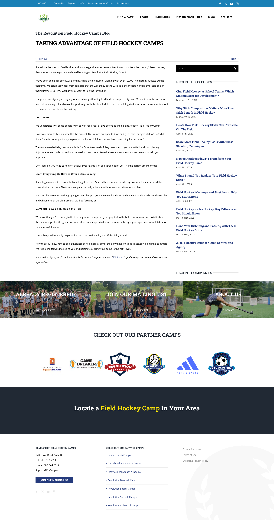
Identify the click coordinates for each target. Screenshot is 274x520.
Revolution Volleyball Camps (123, 505)
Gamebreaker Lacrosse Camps (124, 463)
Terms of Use (189, 454)
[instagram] (54, 491)
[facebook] (37, 491)
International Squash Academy (124, 471)
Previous (42, 58)
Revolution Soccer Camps (121, 488)
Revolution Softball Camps (122, 497)
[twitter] (42, 491)
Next (233, 58)
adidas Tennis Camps (119, 455)
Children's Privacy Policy (195, 460)
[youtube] (48, 491)
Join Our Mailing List (54, 480)
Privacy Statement (192, 449)
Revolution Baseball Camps (122, 480)
